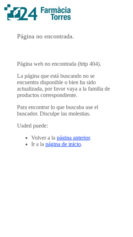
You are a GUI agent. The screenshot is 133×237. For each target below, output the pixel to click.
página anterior (73, 138)
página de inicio (63, 144)
